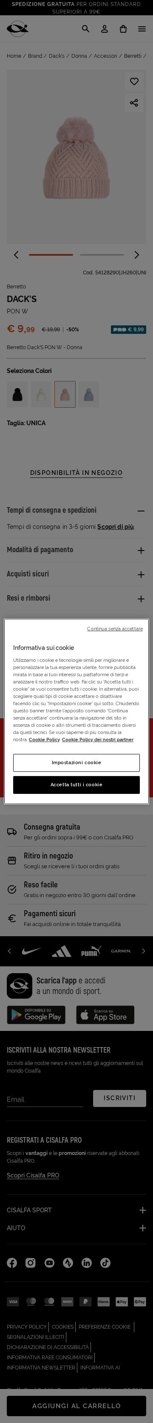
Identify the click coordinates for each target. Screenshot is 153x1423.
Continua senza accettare (115, 628)
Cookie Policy (44, 740)
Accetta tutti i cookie (77, 785)
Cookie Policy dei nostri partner (97, 740)
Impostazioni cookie (77, 762)
